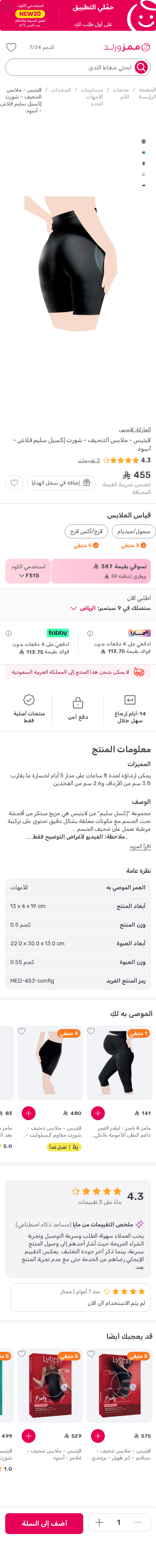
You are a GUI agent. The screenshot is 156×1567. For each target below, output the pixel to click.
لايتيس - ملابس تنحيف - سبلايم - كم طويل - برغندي (121, 1454)
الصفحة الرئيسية (147, 93)
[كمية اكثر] (99, 1522)
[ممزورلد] (127, 47)
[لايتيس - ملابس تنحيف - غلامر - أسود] (50, 1386)
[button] (48, 47)
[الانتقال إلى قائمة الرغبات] (14, 483)
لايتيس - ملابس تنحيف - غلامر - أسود (54, 1454)
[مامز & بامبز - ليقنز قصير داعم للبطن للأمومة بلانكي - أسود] (120, 1063)
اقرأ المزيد (140, 846)
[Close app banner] (7, 7)
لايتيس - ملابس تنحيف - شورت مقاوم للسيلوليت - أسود (53, 1131)
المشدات (61, 90)
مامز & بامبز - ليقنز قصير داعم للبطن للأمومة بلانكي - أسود (122, 1131)
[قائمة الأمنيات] (11, 47)
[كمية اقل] (138, 1522)
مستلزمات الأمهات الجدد (92, 97)
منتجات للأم (121, 93)
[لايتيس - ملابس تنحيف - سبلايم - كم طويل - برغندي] (120, 1386)
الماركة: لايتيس (135, 429)
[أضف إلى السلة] (98, 1113)
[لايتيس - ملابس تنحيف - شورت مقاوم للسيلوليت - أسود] (50, 1063)
